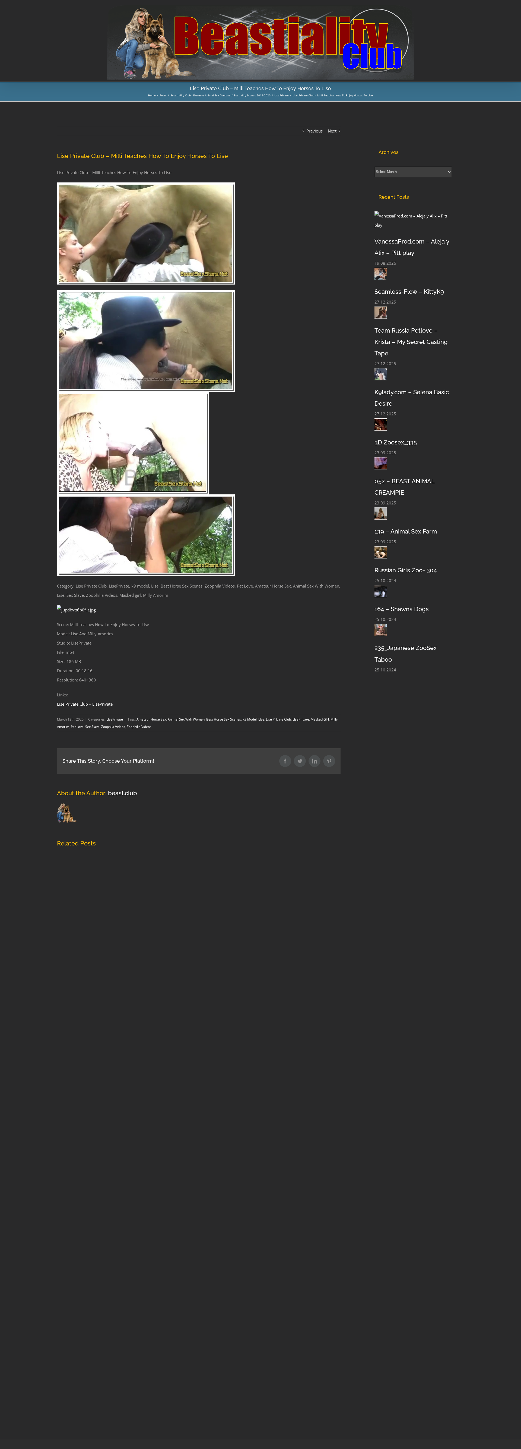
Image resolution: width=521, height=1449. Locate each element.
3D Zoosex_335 (395, 442)
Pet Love (77, 726)
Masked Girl (320, 719)
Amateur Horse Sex (151, 719)
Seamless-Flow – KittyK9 (409, 291)
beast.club (122, 793)
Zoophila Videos (113, 726)
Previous (314, 131)
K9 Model (250, 719)
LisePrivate (114, 719)
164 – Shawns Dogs (401, 609)
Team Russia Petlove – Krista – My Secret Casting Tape (411, 342)
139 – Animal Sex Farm (405, 531)
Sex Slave (92, 726)
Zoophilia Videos (139, 726)
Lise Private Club (278, 719)
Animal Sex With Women (186, 719)
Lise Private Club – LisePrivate (85, 704)
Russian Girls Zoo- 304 (405, 570)
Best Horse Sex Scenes (223, 719)
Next (332, 131)
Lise (261, 719)
